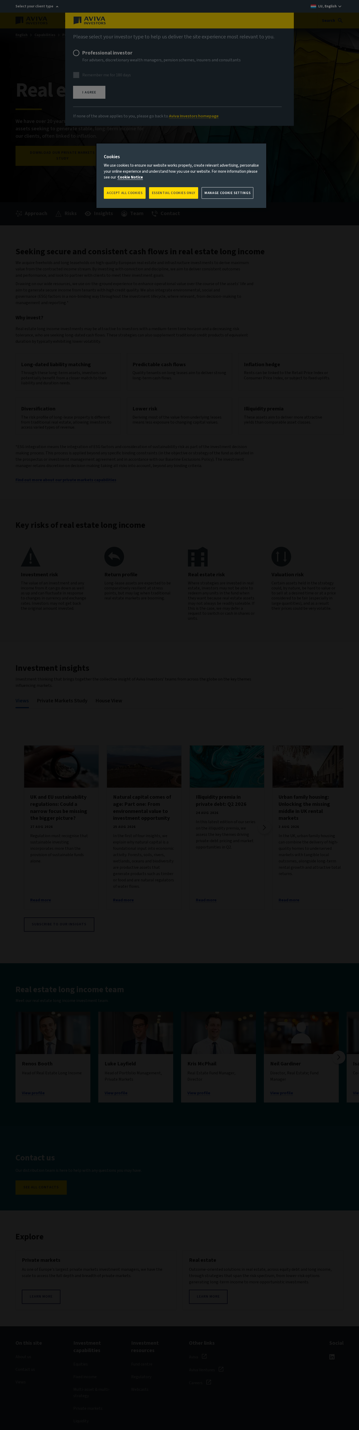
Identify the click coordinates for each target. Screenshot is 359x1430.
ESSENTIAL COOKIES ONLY (173, 193)
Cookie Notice (130, 177)
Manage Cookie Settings (227, 193)
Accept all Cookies (125, 193)
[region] (181, 175)
